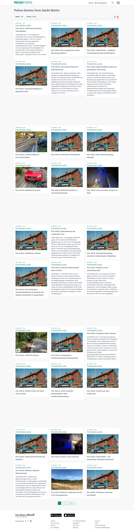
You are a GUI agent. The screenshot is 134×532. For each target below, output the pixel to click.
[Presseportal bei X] (27, 521)
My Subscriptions (101, 3)
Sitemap (75, 527)
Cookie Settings (100, 525)
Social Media (55, 527)
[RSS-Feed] (118, 17)
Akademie (76, 523)
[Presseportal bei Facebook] (25, 521)
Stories (91, 3)
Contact (97, 521)
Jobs (96, 523)
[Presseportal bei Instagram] (30, 521)
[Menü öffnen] (118, 2)
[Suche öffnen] (113, 2)
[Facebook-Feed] (114, 17)
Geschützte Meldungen (102, 527)
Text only (76, 525)
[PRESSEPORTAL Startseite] (23, 2)
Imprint (53, 521)
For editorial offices (79, 521)
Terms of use (55, 523)
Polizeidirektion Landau (23, 25)
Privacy (53, 525)
